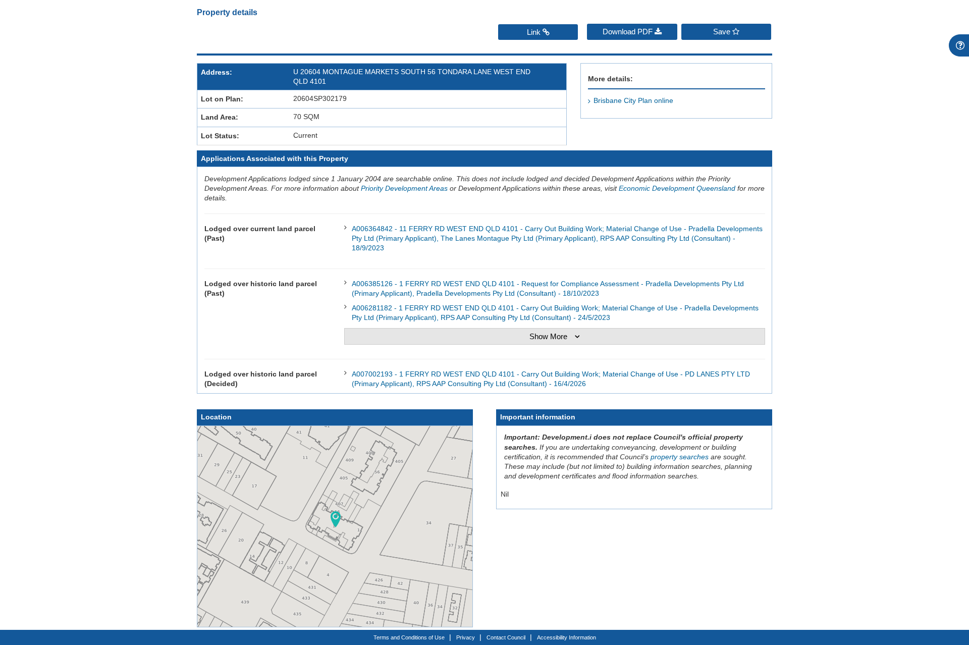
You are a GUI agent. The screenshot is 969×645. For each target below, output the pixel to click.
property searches (680, 457)
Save (722, 31)
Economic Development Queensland (677, 188)
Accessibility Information (566, 637)
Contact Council (506, 637)
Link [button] (535, 32)
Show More (548, 336)
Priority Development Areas (404, 188)
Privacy (465, 637)
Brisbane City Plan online (633, 100)
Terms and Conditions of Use (409, 637)
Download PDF (629, 31)
